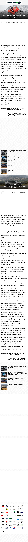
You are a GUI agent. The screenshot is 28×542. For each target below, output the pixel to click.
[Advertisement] (14, 134)
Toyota (19, 103)
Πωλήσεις (18, 349)
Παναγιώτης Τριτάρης (11, 22)
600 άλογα (14, 103)
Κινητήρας (4, 104)
